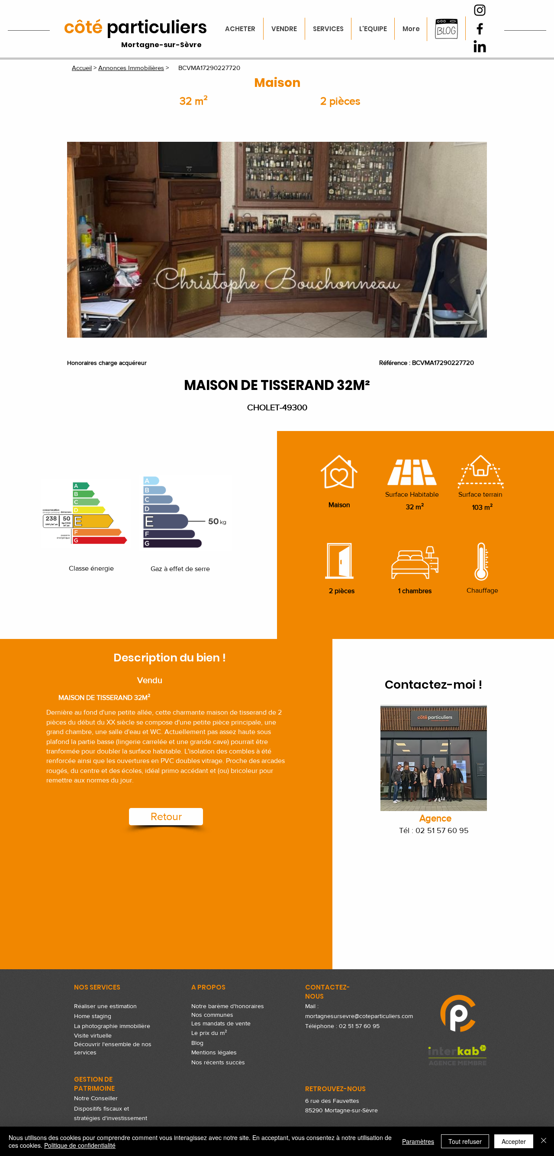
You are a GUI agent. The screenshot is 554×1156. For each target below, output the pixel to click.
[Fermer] (543, 1141)
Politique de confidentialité (80, 1145)
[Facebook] (479, 28)
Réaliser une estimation (105, 1006)
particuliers (135, 27)
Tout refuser (465, 1141)
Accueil (82, 67)
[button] (277, 240)
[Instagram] (479, 10)
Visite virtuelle (93, 1035)
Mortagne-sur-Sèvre (161, 45)
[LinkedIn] (479, 47)
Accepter (514, 1141)
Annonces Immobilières (131, 67)
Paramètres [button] (418, 1141)
